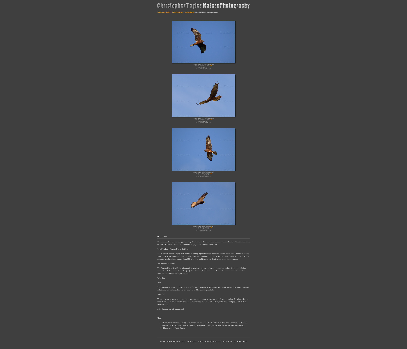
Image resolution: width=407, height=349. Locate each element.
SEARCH (208, 341)
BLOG (232, 341)
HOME (162, 341)
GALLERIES (161, 12)
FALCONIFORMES (177, 12)
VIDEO (200, 341)
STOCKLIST (192, 341)
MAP (211, 65)
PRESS (216, 341)
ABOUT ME (171, 341)
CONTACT (225, 341)
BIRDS (168, 12)
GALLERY (181, 341)
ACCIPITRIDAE (189, 12)
